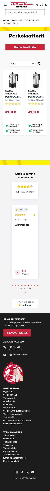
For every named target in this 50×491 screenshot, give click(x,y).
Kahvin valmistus (32, 20)
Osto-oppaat (9, 408)
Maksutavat (9, 438)
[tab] (12, 285)
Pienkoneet (17, 20)
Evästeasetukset (11, 461)
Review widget (23, 301)
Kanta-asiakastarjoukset (15, 458)
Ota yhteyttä (9, 401)
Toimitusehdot (10, 448)
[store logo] (22, 4)
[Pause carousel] (25, 292)
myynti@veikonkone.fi (18, 354)
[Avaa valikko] (5, 5)
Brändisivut (8, 404)
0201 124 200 (14, 347)
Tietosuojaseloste (11, 455)
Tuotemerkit (9, 417)
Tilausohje (8, 445)
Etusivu (6, 20)
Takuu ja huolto (10, 442)
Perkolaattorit (12, 23)
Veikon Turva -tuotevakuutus (16, 411)
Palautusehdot (10, 451)
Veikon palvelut (10, 395)
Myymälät (8, 392)
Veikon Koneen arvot (12, 414)
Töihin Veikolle (9, 398)
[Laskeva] (39, 63)
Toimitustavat (9, 435)
